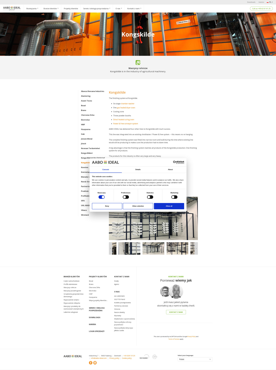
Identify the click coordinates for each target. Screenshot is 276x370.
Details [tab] (138, 169)
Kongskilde (86, 162)
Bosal (83, 105)
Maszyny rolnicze (70, 287)
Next (199, 218)
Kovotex (84, 167)
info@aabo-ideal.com (99, 358)
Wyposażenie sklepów (72, 303)
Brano (83, 110)
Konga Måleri (87, 153)
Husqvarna (85, 129)
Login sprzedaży (96, 331)
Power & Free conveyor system (125, 123)
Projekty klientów (71, 8)
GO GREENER (119, 296)
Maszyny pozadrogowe (72, 291)
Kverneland (86, 172)
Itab (83, 134)
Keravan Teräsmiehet (90, 148)
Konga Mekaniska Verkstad (93, 158)
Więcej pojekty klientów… (98, 300)
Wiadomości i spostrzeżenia (124, 319)
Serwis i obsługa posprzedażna (95, 8)
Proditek (85, 191)
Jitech (83, 143)
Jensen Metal (86, 139)
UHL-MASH (85, 205)
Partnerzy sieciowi (121, 306)
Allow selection (138, 206)
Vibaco (84, 210)
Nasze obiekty (119, 312)
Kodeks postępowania (122, 302)
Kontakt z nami (133, 8)
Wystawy (117, 315)
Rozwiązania (31, 8)
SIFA (83, 200)
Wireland (85, 215)
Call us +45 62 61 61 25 (261, 8)
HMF (83, 124)
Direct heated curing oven (123, 119)
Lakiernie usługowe (71, 312)
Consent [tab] (105, 169)
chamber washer (127, 103)
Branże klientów (50, 8)
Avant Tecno (86, 101)
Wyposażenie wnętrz (71, 300)
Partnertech (86, 186)
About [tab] (170, 169)
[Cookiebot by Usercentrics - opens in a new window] (174, 162)
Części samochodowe (71, 281)
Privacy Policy (191, 336)
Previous (107, 218)
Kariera (261, 2)
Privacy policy (114, 358)
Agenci (116, 284)
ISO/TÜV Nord (119, 299)
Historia (117, 309)
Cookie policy (127, 358)
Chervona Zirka (87, 115)
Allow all (169, 206)
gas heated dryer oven (126, 107)
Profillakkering (87, 196)
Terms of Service (174, 339)
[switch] (126, 197)
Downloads (251, 2)
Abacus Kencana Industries (92, 91)
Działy (116, 281)
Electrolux (85, 120)
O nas (118, 8)
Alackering (85, 96)
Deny (107, 206)
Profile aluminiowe (70, 284)
